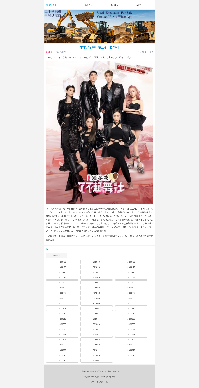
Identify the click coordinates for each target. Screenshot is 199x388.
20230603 (131, 340)
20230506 (131, 298)
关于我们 (139, 5)
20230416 (96, 277)
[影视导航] (51, 7)
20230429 (131, 288)
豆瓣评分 (88, 5)
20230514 (96, 319)
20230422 (131, 277)
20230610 (131, 350)
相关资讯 (114, 5)
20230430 (96, 298)
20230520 (131, 319)
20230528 (96, 340)
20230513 (131, 309)
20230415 (131, 267)
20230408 (62, 262)
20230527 (131, 329)
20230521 (96, 329)
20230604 (96, 350)
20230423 (96, 288)
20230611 (96, 360)
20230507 (96, 309)
